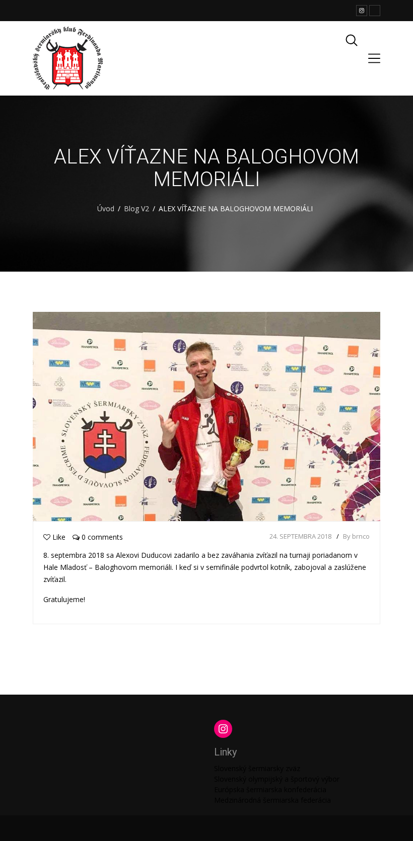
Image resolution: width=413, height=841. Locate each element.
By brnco (356, 536)
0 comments (101, 537)
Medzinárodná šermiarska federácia (272, 800)
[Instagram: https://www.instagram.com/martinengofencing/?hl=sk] (223, 729)
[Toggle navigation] (374, 58)
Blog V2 (136, 208)
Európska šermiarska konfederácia (270, 789)
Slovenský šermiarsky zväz (257, 768)
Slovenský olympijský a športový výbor (276, 779)
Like (58, 537)
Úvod (105, 208)
